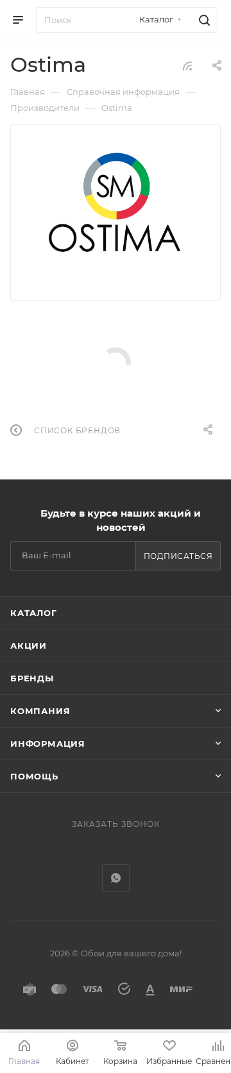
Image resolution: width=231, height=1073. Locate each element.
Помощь (34, 776)
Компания (40, 711)
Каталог (33, 613)
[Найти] (202, 20)
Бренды (32, 678)
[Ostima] (116, 203)
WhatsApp (116, 878)
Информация (47, 743)
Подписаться (178, 556)
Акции (28, 645)
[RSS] (187, 66)
